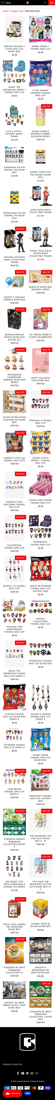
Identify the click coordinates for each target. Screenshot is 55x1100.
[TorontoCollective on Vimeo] (27, 1073)
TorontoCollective (23, 1081)
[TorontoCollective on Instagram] (32, 1073)
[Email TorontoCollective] (37, 1073)
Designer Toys (17, 11)
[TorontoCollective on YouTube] (23, 1073)
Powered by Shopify (37, 1081)
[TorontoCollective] (27, 2)
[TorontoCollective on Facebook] (18, 1073)
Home (5, 11)
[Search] (45, 2)
